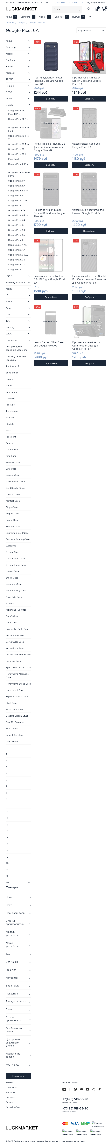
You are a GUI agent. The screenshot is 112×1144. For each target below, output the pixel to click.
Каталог (10, 2)
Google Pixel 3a (16, 259)
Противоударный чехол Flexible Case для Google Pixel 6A (49, 81)
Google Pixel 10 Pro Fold (18, 129)
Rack (8, 430)
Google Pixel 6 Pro (18, 215)
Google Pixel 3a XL (18, 254)
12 (7, 811)
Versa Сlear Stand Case (18, 654)
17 (7, 843)
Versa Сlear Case (15, 641)
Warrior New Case (15, 481)
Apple (9, 16)
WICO (9, 333)
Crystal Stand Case (16, 564)
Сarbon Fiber (12, 449)
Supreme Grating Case (18, 539)
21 (7, 869)
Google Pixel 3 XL (17, 264)
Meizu (9, 288)
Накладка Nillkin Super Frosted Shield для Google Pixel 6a (49, 213)
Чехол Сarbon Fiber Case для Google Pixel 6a (49, 344)
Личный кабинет (13, 1107)
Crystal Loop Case (15, 558)
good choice (12, 372)
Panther (10, 417)
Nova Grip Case (14, 596)
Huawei (76, 16)
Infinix (9, 98)
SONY (9, 275)
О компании (23, 2)
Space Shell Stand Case (18, 667)
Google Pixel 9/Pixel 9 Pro (19, 174)
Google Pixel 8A (16, 185)
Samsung (25, 16)
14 (7, 824)
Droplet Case (13, 494)
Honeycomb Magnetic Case (17, 675)
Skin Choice (12, 728)
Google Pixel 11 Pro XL (18, 120)
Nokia (9, 301)
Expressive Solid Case (17, 629)
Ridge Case (12, 507)
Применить (18, 1076)
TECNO (9, 79)
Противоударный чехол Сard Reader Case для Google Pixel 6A (86, 345)
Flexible (10, 423)
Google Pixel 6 (16, 225)
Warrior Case (13, 475)
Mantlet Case (13, 500)
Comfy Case (12, 616)
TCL (8, 320)
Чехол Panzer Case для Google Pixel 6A (86, 145)
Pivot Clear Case (14, 709)
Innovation (11, 391)
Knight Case (12, 519)
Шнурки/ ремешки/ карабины (16, 358)
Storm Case (12, 577)
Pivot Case (11, 703)
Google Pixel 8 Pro (18, 190)
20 (7, 863)
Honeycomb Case (15, 690)
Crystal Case (12, 552)
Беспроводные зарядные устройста (16, 348)
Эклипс (10, 603)
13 (7, 818)
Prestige (10, 404)
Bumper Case (13, 462)
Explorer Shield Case (17, 696)
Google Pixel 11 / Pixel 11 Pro (17, 112)
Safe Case (11, 468)
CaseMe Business (15, 722)
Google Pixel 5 (15, 239)
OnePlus (59, 16)
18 (7, 850)
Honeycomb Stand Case (18, 683)
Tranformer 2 (12, 366)
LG (7, 295)
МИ (7, 882)
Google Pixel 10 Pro (18, 144)
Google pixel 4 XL (17, 244)
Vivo (8, 314)
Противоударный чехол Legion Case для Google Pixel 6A (86, 81)
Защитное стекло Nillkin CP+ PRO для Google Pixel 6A (49, 279)
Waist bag (11, 545)
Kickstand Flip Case (16, 609)
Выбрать (50, 98)
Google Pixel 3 (15, 269)
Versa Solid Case (15, 635)
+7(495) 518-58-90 (96, 2)
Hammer (10, 398)
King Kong (11, 455)
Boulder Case (13, 526)
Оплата (9, 1102)
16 (7, 837)
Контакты (37, 2)
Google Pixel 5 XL (17, 230)
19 (7, 856)
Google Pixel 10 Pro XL (18, 137)
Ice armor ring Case (16, 590)
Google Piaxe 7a (16, 210)
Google (21, 22)
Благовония (12, 741)
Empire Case (12, 513)
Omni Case (11, 622)
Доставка (10, 1097)
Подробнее (89, 230)
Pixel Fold (13, 159)
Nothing (10, 327)
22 (7, 876)
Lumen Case (12, 571)
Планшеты (11, 340)
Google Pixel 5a (16, 234)
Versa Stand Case (15, 648)
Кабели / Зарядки (15, 282)
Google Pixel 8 (15, 195)
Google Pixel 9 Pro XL (18, 165)
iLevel (9, 385)
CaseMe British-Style (17, 715)
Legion (9, 379)
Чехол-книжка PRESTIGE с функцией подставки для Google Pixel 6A (49, 147)
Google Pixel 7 (15, 205)
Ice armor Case (14, 584)
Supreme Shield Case (17, 532)
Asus (8, 307)
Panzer (9, 443)
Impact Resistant (14, 735)
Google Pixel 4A (16, 249)
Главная (10, 22)
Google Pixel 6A (16, 220)
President (11, 436)
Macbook (10, 72)
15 (7, 831)
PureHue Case (13, 660)
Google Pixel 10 (16, 149)
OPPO (9, 92)
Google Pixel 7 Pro (18, 200)
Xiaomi (42, 16)
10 (7, 805)
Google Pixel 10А (17, 154)
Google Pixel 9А (16, 180)
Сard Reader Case (15, 487)
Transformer (12, 411)
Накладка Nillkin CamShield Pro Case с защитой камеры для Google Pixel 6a (89, 279)
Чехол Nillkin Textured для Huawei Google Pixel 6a (88, 211)
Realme (10, 85)
